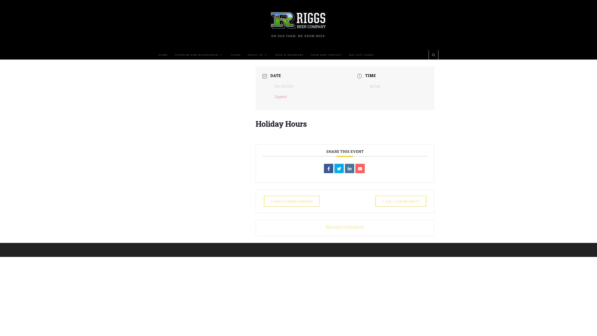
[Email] (360, 168)
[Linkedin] (349, 168)
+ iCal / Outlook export (400, 201)
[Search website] (433, 55)
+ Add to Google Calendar (292, 201)
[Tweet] (339, 168)
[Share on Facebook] (328, 168)
